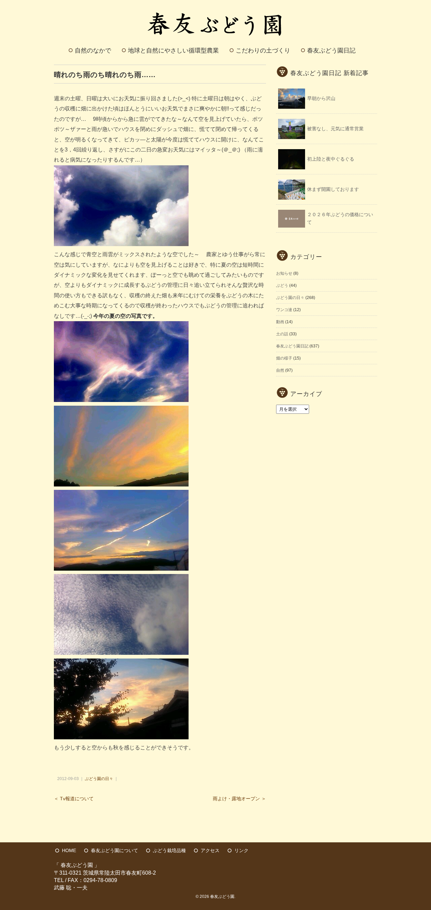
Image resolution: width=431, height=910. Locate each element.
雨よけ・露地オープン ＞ (239, 798)
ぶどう (282, 285)
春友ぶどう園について (114, 850)
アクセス (210, 850)
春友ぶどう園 (222, 896)
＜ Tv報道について (74, 798)
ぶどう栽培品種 (169, 850)
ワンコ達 (284, 309)
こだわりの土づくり (263, 50)
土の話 (282, 334)
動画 (280, 321)
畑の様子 (284, 358)
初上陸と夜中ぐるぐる (330, 159)
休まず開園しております (333, 189)
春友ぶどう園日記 (331, 50)
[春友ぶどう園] (215, 8)
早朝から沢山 (321, 98)
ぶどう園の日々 (99, 778)
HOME (69, 850)
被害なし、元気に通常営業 (335, 128)
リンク (241, 850)
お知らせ (284, 273)
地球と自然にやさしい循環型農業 (173, 50)
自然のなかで (93, 50)
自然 (280, 370)
